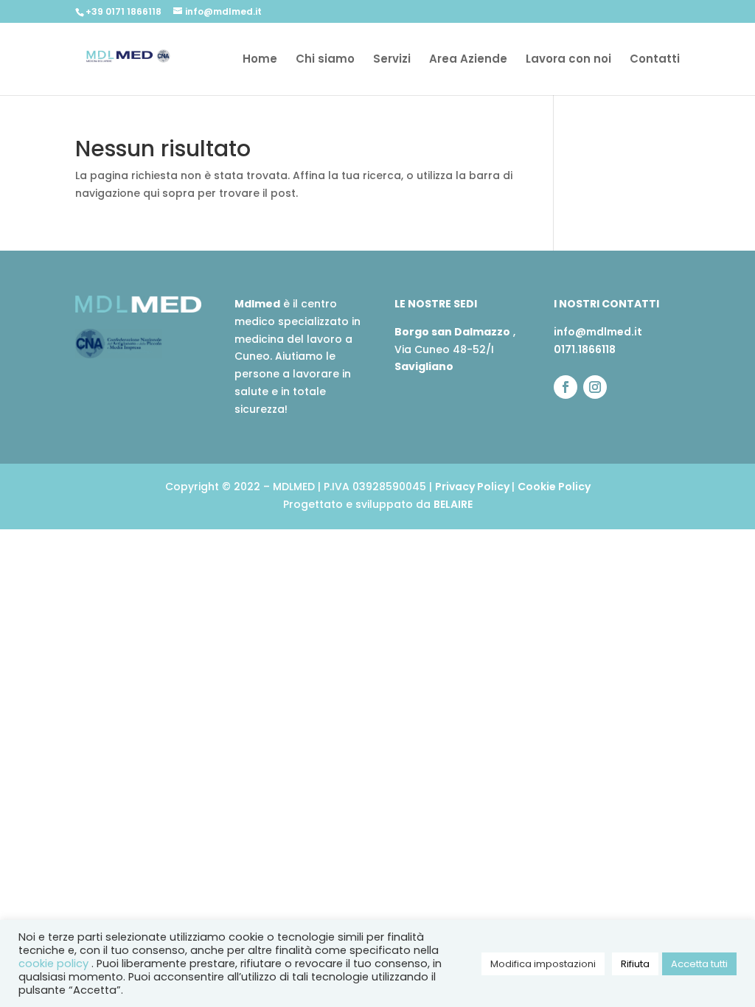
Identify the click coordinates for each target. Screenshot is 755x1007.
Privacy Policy (473, 486)
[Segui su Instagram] (595, 387)
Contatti (655, 60)
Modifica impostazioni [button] (543, 964)
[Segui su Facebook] (565, 387)
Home (260, 60)
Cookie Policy (554, 486)
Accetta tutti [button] (699, 964)
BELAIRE (453, 504)
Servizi (392, 60)
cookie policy (54, 963)
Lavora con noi (568, 60)
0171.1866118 (585, 349)
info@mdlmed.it (598, 331)
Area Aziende (468, 60)
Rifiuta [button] (635, 964)
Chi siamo (325, 60)
